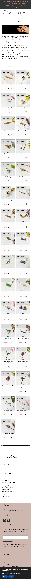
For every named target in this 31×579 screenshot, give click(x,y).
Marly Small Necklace (8, 269)
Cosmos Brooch (8, 154)
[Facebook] (4, 520)
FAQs (5, 558)
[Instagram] (8, 520)
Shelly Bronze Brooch (22, 269)
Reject (11, 576)
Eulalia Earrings (23, 154)
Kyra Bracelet (22, 177)
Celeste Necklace (23, 130)
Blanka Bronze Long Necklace (23, 362)
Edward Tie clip (8, 84)
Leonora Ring (8, 200)
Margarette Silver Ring (23, 84)
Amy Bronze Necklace (23, 338)
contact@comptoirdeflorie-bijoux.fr (15, 510)
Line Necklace (8, 223)
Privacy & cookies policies (11, 566)
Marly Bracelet (8, 246)
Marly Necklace (23, 246)
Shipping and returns (9, 560)
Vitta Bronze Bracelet (8, 433)
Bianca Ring (23, 107)
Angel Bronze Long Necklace (8, 362)
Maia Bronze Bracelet (23, 410)
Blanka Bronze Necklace (8, 386)
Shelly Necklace (8, 292)
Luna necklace (23, 223)
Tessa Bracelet (23, 292)
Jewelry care (7, 562)
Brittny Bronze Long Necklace (23, 386)
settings (18, 573)
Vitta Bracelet (8, 315)
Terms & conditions (9, 564)
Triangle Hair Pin (8, 107)
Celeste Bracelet (8, 130)
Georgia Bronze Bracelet (8, 410)
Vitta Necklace (8, 338)
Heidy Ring (8, 177)
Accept (4, 576)
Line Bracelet (22, 200)
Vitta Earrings (23, 315)
